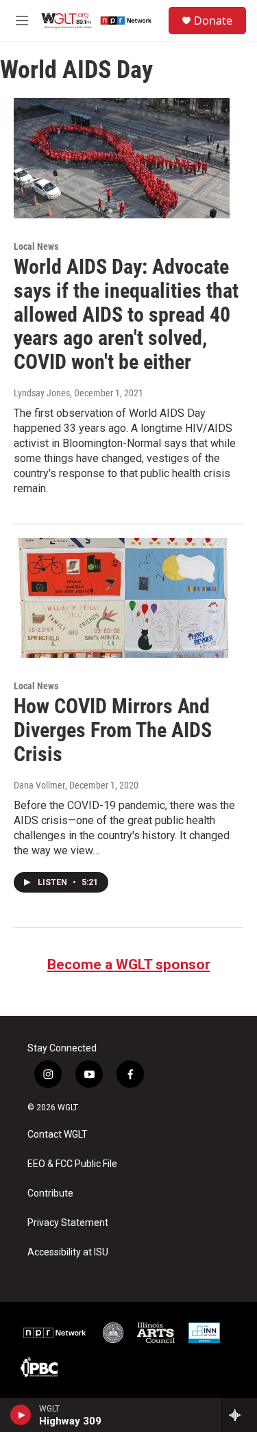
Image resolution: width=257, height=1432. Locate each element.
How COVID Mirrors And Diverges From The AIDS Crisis (113, 730)
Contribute (50, 1193)
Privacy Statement (67, 1223)
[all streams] (239, 1415)
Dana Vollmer (39, 785)
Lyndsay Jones (42, 392)
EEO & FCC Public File (72, 1164)
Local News (36, 246)
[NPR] (55, 1333)
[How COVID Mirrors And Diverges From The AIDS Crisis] (122, 598)
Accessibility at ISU (67, 1252)
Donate (213, 20)
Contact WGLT (57, 1134)
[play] (20, 1415)
